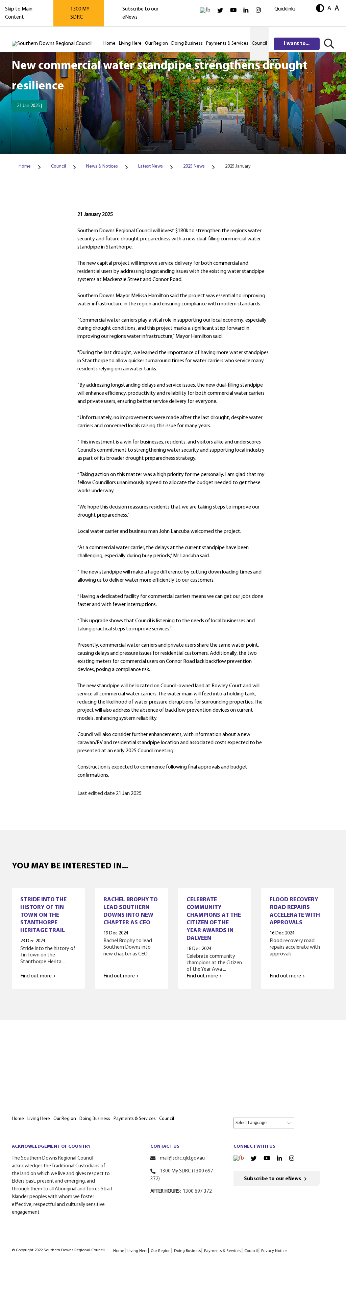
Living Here (137, 1251)
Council (251, 1251)
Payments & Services (222, 1251)
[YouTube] (233, 10)
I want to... (297, 43)
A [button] (329, 8)
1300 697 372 (197, 1191)
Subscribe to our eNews (272, 1179)
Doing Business (187, 1251)
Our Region (161, 1251)
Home (118, 1251)
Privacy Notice (274, 1251)
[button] (320, 9)
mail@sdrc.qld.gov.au (182, 1158)
